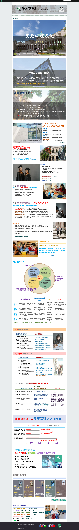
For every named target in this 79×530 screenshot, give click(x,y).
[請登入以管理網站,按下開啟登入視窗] (2, 1)
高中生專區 (53, 15)
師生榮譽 (25, 15)
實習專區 (39, 15)
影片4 (34, 510)
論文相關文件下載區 (46, 15)
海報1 (23, 518)
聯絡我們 (28, 516)
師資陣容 (19, 15)
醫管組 (31, 508)
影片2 (27, 510)
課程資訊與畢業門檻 (32, 15)
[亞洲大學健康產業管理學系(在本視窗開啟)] (39, 9)
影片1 (23, 510)
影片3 (30, 510)
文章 (31, 518)
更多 (35, 514)
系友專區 (64, 15)
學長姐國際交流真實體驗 (22, 236)
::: (66, 4)
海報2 (27, 518)
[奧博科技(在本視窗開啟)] (17, 528)
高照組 (35, 508)
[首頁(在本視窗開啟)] (4, 1)
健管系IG (41, 512)
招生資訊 (59, 15)
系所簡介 (14, 15)
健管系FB (35, 512)
